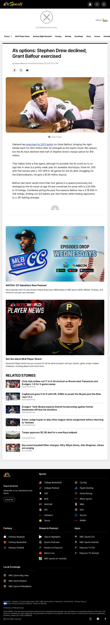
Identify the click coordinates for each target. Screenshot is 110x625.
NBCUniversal (18, 608)
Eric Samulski (27, 451)
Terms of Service (40, 604)
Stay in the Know (10, 486)
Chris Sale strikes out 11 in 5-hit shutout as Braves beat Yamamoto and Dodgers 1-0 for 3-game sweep (60, 383)
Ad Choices (68, 602)
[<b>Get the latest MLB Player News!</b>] (55, 327)
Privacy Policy (80, 602)
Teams (6, 36)
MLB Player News (22, 36)
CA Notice (28, 604)
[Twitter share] (21, 70)
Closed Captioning (27, 602)
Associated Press (28, 387)
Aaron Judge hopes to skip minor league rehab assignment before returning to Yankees (62, 421)
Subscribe (9, 499)
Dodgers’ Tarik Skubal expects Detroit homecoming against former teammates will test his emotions (57, 408)
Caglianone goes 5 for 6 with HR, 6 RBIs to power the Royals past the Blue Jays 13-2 (61, 395)
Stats (88, 36)
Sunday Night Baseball (42, 36)
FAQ (37, 602)
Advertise (7, 602)
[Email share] (27, 70)
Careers (15, 602)
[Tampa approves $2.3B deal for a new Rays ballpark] (13, 435)
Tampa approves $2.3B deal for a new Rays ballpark (49, 432)
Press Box (59, 602)
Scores (97, 36)
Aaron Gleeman (21, 63)
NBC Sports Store (47, 602)
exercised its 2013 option (39, 144)
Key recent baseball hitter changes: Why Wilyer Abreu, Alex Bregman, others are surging (63, 446)
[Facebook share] (14, 70)
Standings (78, 36)
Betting (68, 36)
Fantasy (58, 36)
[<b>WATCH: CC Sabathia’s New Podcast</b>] (55, 254)
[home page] (13, 4)
